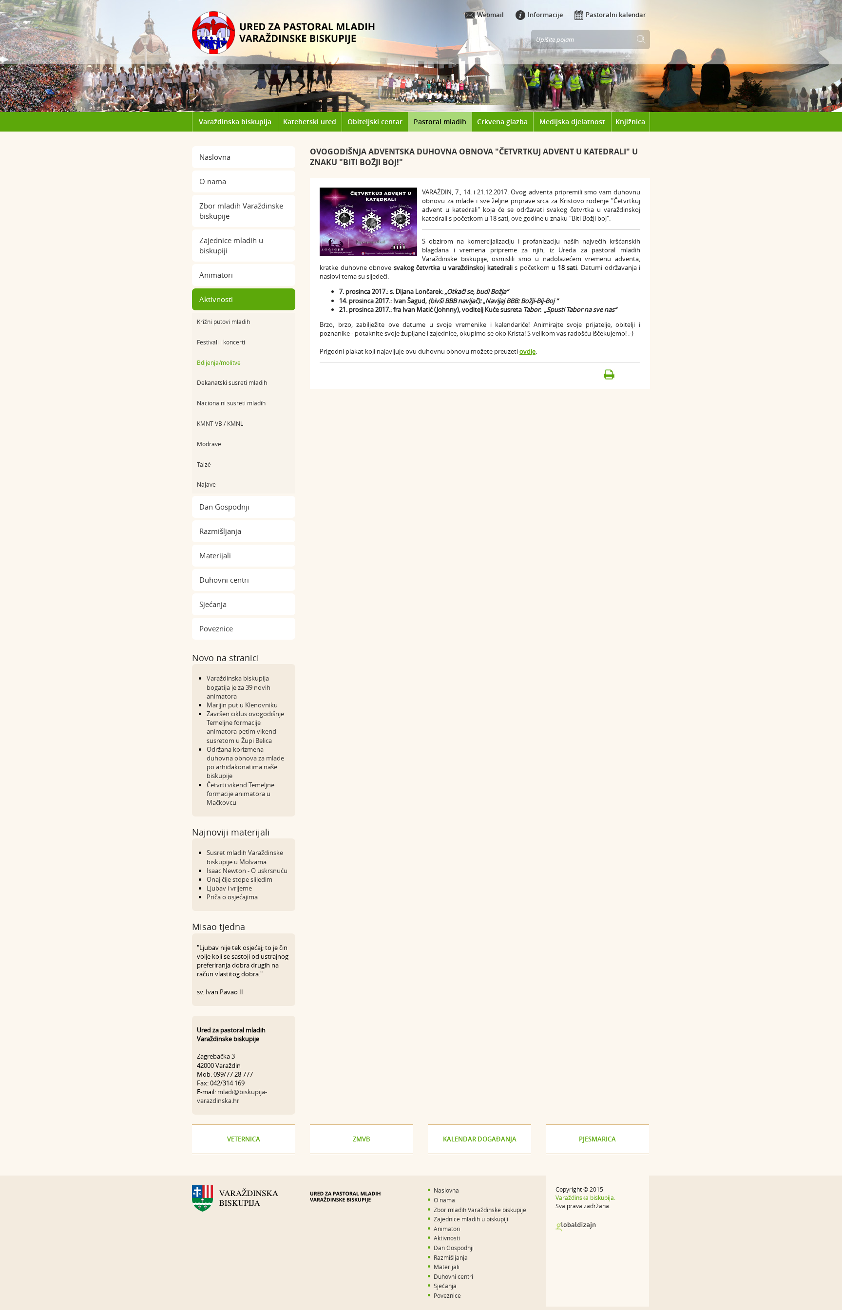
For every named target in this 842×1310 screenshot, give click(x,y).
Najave (206, 484)
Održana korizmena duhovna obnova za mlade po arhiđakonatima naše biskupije (245, 762)
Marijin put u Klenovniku (242, 705)
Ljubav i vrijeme (229, 888)
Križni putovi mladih (223, 321)
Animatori (216, 275)
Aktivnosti (216, 299)
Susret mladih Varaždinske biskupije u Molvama (245, 857)
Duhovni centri (224, 580)
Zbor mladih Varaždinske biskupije (241, 211)
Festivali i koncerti (221, 342)
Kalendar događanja (480, 1139)
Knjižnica (630, 121)
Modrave (209, 444)
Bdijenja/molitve (219, 362)
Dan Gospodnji (224, 507)
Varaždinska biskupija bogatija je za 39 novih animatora (238, 687)
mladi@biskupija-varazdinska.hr (232, 1096)
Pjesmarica (597, 1139)
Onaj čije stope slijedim (239, 879)
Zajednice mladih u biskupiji (231, 245)
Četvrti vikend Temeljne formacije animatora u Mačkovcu (240, 793)
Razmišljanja (220, 531)
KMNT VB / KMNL (220, 423)
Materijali (215, 555)
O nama (212, 181)
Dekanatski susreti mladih (232, 382)
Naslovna (214, 157)
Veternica (243, 1139)
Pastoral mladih (440, 121)
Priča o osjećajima (232, 896)
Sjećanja (213, 604)
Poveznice (216, 628)
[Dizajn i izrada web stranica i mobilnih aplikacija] (575, 1227)
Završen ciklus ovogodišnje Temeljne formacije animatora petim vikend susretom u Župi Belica (245, 727)
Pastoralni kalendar (616, 14)
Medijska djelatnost (572, 121)
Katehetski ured (309, 121)
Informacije (545, 14)
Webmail (490, 14)
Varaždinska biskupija (235, 121)
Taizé (204, 464)
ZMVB (361, 1139)
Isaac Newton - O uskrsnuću (247, 870)
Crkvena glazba (502, 121)
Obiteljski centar (374, 121)
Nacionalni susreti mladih (231, 403)
